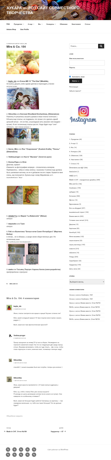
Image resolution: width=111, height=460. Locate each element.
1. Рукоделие (74, 139)
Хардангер (73, 265)
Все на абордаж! (75, 208)
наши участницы (75, 244)
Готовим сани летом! (76, 220)
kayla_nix (23, 43)
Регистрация (73, 87)
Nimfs (71, 307)
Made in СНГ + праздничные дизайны (82, 180)
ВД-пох (71, 200)
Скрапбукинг (73, 261)
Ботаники (72, 196)
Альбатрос (73, 188)
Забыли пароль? (75, 91)
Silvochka (18, 360)
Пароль (72, 67)
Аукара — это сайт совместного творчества (43, 10)
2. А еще (72, 143)
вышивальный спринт (77, 212)
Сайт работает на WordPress (58, 449)
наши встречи (74, 240)
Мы (39, 24)
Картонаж (72, 228)
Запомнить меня (78, 77)
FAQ (8, 24)
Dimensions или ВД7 (76, 167)
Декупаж (72, 224)
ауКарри (72, 192)
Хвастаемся (76, 24)
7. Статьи (72, 163)
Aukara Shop (11, 29)
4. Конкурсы (73, 151)
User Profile (24, 29)
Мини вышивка (74, 236)
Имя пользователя (76, 58)
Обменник (63, 24)
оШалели (72, 252)
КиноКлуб (72, 232)
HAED (71, 176)
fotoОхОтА (73, 171)
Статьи (87, 24)
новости (72, 248)
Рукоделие (18, 24)
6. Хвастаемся (74, 159)
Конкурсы (50, 24)
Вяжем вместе (74, 216)
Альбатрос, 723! (87, 295)
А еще (30, 24)
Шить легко (73, 269)
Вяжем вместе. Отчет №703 (90, 303)
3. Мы (71, 147)
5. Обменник (73, 155)
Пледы (71, 257)
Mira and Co (14, 284)
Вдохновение (74, 204)
